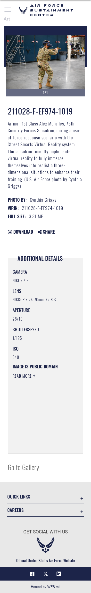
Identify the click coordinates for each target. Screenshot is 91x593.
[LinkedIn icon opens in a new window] (58, 574)
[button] (8, 10)
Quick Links (18, 496)
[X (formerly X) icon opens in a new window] (45, 574)
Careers (15, 509)
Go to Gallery (23, 467)
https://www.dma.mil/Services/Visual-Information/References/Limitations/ (42, 444)
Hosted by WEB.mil (45, 587)
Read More (23, 376)
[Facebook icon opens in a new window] (32, 574)
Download (22, 232)
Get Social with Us (45, 532)
